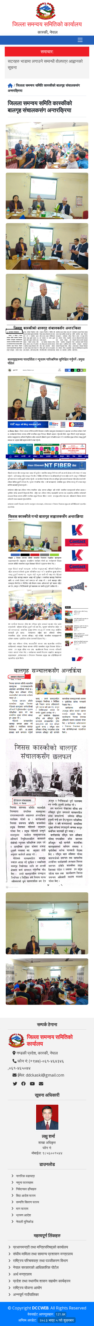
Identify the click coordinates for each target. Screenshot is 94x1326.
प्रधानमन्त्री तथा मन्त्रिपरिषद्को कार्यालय (40, 1246)
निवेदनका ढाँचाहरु (26, 1189)
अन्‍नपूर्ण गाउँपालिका (26, 1294)
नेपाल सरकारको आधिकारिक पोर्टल (36, 1267)
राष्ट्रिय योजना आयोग (27, 1287)
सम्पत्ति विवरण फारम (27, 1202)
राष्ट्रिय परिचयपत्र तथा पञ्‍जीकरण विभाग (40, 1260)
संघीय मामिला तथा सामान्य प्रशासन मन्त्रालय (43, 1253)
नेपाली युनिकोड (24, 1221)
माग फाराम (22, 1208)
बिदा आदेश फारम (26, 1195)
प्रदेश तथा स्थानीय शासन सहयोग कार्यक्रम (41, 1280)
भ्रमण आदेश (23, 1215)
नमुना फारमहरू (24, 1182)
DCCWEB (40, 1308)
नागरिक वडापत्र (25, 1176)
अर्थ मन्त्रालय (22, 1274)
